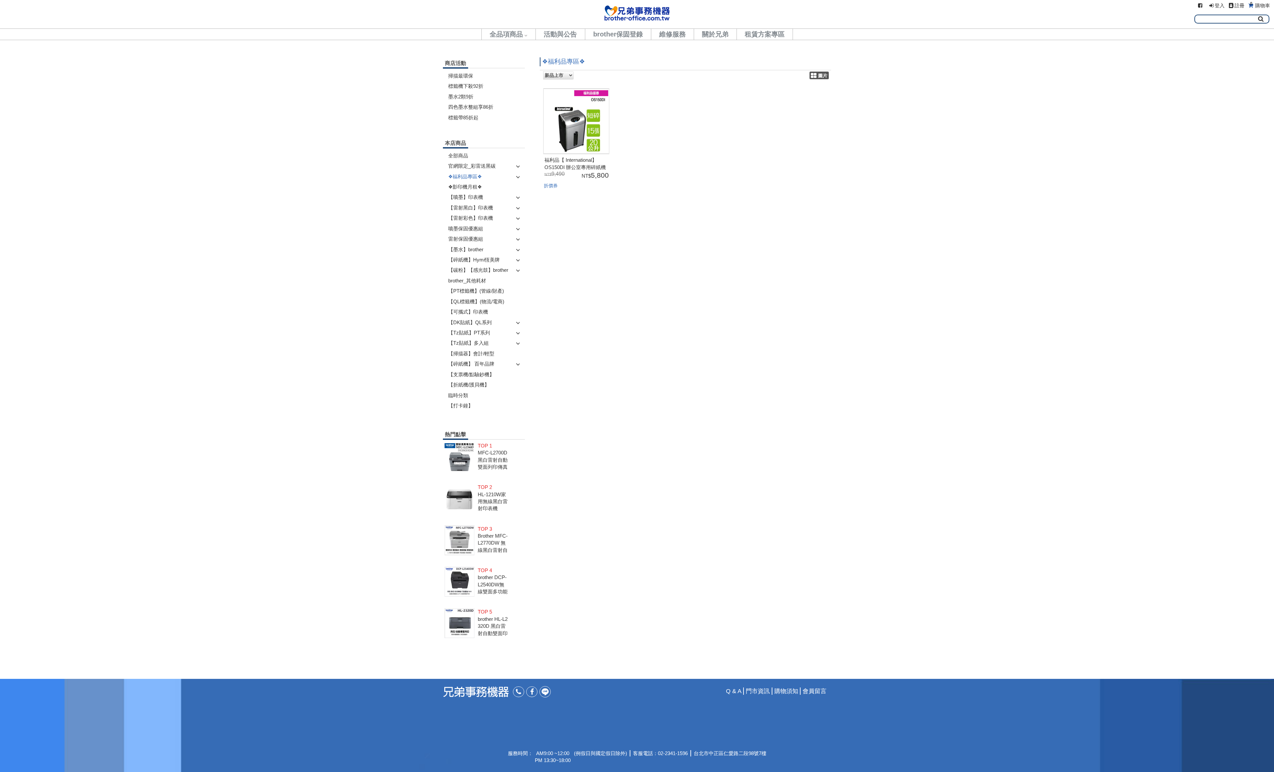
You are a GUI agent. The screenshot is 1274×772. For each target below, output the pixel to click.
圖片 (822, 75)
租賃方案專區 (765, 34)
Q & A (734, 691)
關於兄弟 (715, 34)
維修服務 (672, 34)
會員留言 (814, 691)
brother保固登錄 (618, 34)
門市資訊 (758, 691)
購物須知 (786, 691)
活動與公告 (560, 34)
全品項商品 (506, 34)
